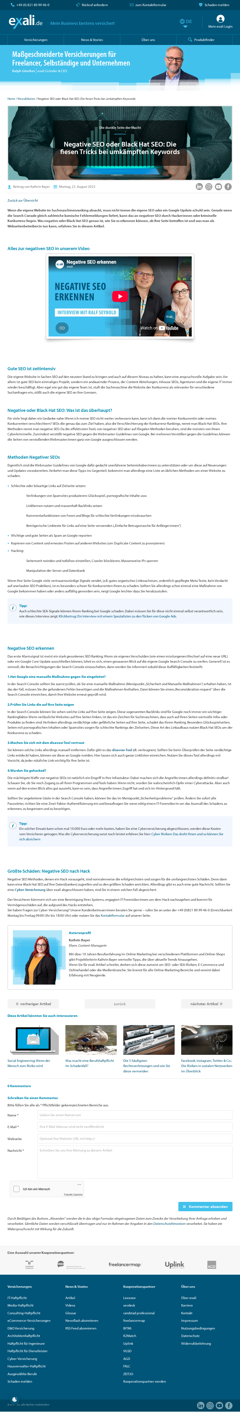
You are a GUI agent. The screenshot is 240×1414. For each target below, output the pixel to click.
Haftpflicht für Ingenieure (26, 1343)
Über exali (188, 1298)
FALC (126, 1366)
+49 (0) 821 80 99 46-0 (32, 5)
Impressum (189, 1320)
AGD (126, 1358)
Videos (70, 1305)
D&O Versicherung (21, 1328)
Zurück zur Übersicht (23, 200)
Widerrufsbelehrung (196, 1343)
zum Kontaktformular (150, 5)
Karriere (187, 1305)
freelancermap (134, 1320)
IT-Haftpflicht (17, 1298)
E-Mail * (13, 1127)
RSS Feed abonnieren (80, 1328)
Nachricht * (16, 1150)
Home (11, 98)
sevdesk (129, 1305)
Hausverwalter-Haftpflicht (27, 1366)
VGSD (127, 1351)
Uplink (128, 1343)
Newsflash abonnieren (81, 1320)
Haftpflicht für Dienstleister (28, 1351)
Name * (13, 1115)
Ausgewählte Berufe (22, 1374)
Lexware (129, 1298)
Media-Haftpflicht (21, 1305)
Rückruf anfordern (95, 5)
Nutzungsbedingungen (198, 1328)
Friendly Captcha (73, 1194)
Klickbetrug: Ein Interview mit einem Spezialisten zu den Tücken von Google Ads (117, 616)
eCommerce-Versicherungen (29, 1320)
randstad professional (139, 1313)
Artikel (70, 1298)
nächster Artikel (204, 1003)
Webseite (15, 1139)
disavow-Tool (122, 750)
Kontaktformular (113, 915)
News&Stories (26, 98)
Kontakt (186, 1313)
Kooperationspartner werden (144, 1381)
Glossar (70, 1313)
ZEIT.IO (128, 1374)
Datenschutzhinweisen (169, 1223)
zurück (120, 1003)
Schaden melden (217, 5)
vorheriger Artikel (35, 1003)
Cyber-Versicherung (30, 889)
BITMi (127, 1328)
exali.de (26, 22)
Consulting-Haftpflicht (24, 1313)
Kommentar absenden (208, 1206)
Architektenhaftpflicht (24, 1335)
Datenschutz (190, 1335)
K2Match (129, 1335)
